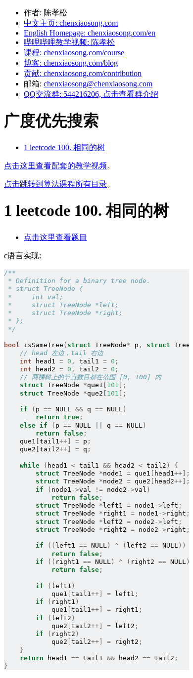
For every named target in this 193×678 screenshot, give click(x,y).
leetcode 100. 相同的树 (64, 147)
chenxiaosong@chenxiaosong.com (98, 84)
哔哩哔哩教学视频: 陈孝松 (69, 42)
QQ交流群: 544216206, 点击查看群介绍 (91, 94)
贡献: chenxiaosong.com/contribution (83, 73)
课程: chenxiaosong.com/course (74, 52)
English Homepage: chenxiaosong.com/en (89, 33)
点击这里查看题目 (55, 237)
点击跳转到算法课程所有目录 (55, 184)
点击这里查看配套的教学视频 (55, 165)
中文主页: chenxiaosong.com (71, 23)
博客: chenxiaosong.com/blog (71, 63)
